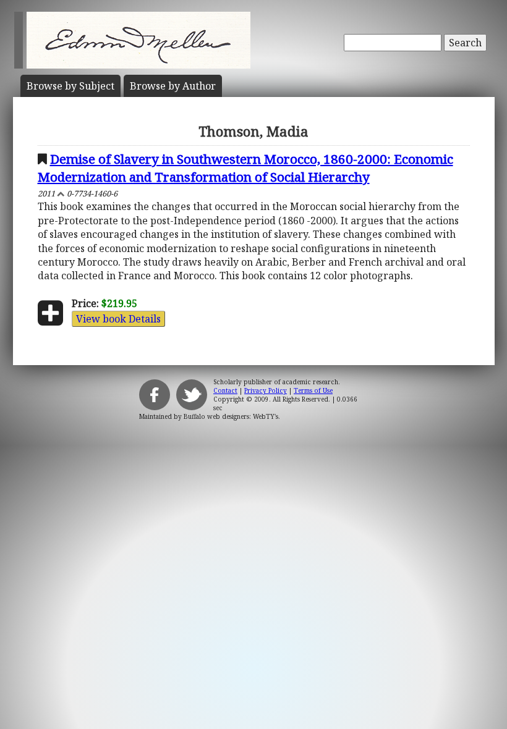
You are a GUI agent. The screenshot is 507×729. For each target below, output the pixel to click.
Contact (225, 390)
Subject (70, 86)
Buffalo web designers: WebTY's (231, 416)
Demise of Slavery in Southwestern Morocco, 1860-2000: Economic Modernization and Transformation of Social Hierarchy (245, 167)
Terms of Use (313, 390)
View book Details (118, 319)
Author (173, 86)
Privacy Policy (265, 390)
